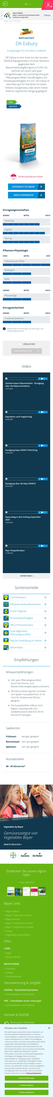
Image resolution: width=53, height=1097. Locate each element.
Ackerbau (11, 968)
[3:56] (26, 546)
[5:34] (26, 445)
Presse (9, 930)
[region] (26, 1060)
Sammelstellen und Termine (20, 994)
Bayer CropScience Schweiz (20, 926)
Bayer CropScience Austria (19, 923)
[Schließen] (2, 15)
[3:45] (26, 479)
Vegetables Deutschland (18, 934)
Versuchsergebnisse (23, 195)
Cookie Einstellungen (26, 1078)
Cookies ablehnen (26, 1085)
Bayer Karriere (13, 919)
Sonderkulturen (14, 976)
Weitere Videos (26, 576)
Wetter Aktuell (13, 956)
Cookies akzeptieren (26, 1092)
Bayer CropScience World (19, 915)
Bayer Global (12, 911)
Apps (8, 953)
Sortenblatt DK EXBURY (23, 186)
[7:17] (26, 412)
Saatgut (10, 972)
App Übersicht (27, 882)
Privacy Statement (33, 1073)
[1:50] (26, 512)
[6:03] (26, 378)
